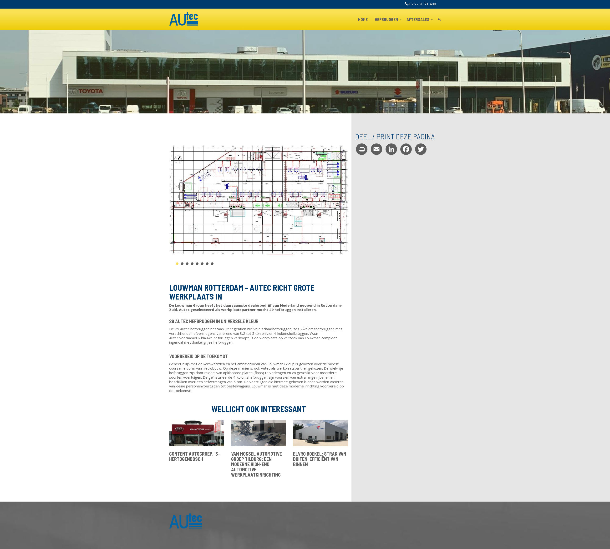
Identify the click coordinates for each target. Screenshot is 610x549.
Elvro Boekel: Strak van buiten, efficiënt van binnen (319, 459)
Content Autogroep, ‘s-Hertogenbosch (194, 456)
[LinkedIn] (391, 149)
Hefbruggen (387, 19)
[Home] (184, 19)
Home (363, 19)
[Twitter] (420, 149)
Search (439, 19)
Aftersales (418, 19)
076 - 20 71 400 (422, 3)
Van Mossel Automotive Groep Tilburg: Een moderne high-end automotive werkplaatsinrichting (256, 464)
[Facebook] (406, 149)
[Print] (361, 149)
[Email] (376, 149)
